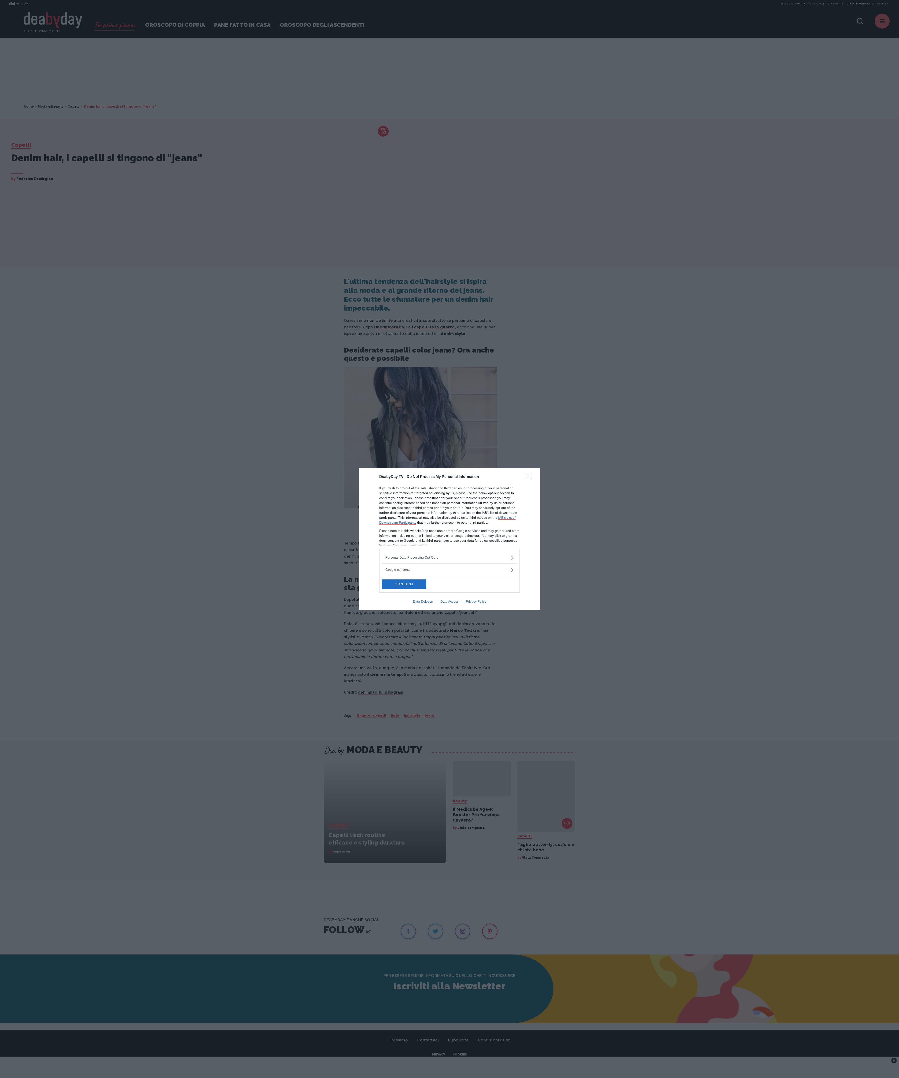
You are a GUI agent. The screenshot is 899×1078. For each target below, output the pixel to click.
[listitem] (449, 557)
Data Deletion (423, 601)
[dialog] (449, 539)
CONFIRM (404, 584)
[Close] (530, 477)
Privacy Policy (476, 601)
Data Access (449, 601)
